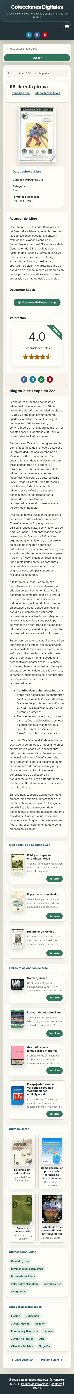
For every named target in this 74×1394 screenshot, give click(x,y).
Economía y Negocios (24, 1331)
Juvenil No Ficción (22, 1338)
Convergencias (37, 978)
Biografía (44, 1346)
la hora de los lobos (23, 1276)
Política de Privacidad (34, 1384)
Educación (32, 1315)
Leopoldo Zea (21, 93)
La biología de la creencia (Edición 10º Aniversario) (52, 1230)
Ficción (15, 1315)
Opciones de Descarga (37, 302)
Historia (48, 1331)
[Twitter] (29, 35)
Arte (21, 73)
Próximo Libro (50, 1359)
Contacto (56, 1384)
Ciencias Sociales (22, 1346)
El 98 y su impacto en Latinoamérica (39, 857)
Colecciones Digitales (37, 7)
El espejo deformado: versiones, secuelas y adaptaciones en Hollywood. (41, 1089)
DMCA (37, 1388)
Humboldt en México (40, 931)
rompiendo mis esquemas (27, 1268)
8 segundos (18, 1291)
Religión (40, 1323)
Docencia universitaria (22, 1230)
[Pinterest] (45, 35)
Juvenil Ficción (20, 1323)
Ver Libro (54, 878)
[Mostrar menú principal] (67, 26)
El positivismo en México (43, 894)
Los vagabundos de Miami (44, 1012)
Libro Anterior (24, 1359)
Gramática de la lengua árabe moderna (42, 1049)
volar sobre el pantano (25, 1283)
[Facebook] (37, 35)
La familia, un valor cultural (22, 1171)
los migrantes (52, 1283)
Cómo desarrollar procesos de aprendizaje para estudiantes (52, 1173)
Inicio (11, 73)
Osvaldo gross (20, 1261)
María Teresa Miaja (47, 93)
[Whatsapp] (41, 379)
